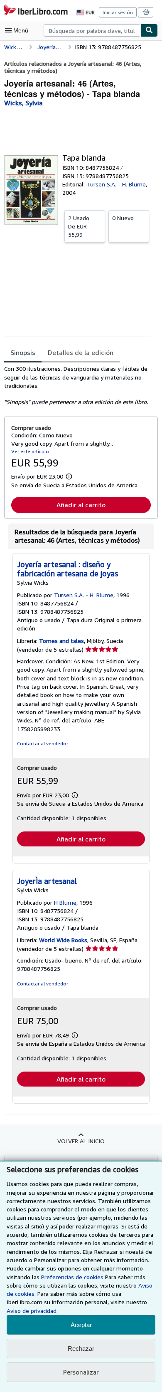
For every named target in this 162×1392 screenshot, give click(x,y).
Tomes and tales (61, 640)
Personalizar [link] (81, 1372)
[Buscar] (149, 30)
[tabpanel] (77, 385)
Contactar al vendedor (42, 743)
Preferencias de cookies (72, 1276)
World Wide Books (63, 939)
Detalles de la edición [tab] (80, 352)
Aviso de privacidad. (32, 1310)
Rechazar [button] (81, 1348)
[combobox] (92, 30)
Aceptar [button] (81, 1324)
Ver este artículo (30, 451)
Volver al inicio (81, 1140)
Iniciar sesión (118, 12)
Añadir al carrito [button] (81, 505)
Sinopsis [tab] (22, 352)
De (78, 226)
